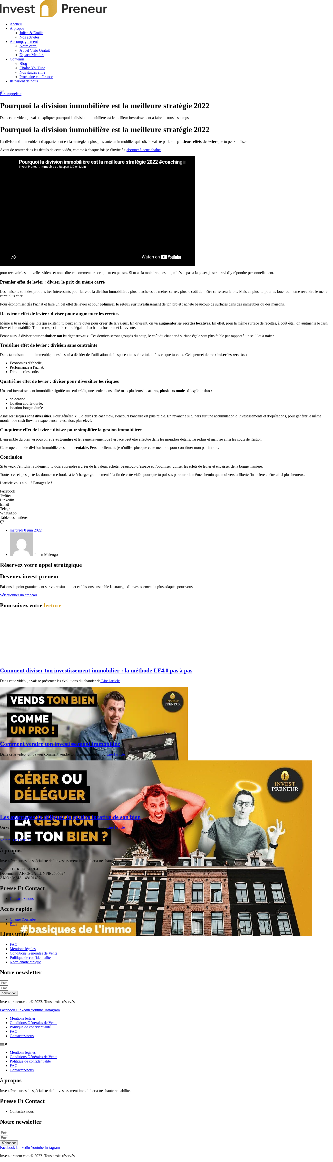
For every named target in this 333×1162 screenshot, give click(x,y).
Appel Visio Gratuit (35, 50)
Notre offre (28, 46)
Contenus (17, 59)
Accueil (16, 24)
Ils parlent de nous (24, 81)
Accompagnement (24, 41)
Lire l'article (110, 681)
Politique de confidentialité (30, 1027)
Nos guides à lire (32, 72)
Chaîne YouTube (32, 68)
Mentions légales (23, 1018)
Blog (23, 63)
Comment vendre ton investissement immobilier (60, 744)
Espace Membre (32, 55)
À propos (17, 28)
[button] (166, 491)
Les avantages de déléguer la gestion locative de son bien (70, 817)
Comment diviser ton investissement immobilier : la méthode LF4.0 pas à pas (96, 670)
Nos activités (29, 37)
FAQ (14, 1031)
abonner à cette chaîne (144, 150)
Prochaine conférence (36, 77)
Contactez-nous (22, 1036)
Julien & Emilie (31, 33)
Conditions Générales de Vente (33, 1023)
